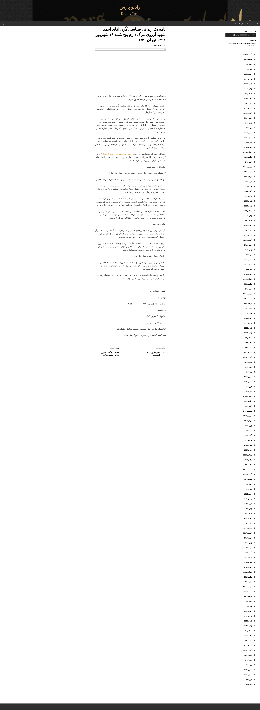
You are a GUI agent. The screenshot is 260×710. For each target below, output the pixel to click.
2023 (250, 45)
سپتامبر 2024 (247, 167)
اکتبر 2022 (248, 230)
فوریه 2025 (248, 142)
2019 (238, 43)
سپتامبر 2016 (247, 587)
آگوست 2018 (247, 474)
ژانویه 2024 (248, 206)
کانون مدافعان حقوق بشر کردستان (117, 154)
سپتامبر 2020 (247, 352)
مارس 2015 (248, 675)
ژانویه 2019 (248, 450)
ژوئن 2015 (248, 660)
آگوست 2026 (247, 54)
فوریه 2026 (248, 84)
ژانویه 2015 (248, 684)
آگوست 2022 (247, 240)
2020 (234, 43)
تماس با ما (250, 23)
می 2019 (249, 430)
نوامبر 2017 (248, 518)
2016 (250, 43)
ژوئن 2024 (248, 181)
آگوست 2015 (247, 650)
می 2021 (249, 313)
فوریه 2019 (248, 445)
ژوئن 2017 (248, 543)
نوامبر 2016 (248, 577)
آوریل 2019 (248, 435)
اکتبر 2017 (248, 523)
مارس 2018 (248, 499)
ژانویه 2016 (248, 626)
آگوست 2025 (247, 113)
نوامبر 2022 (248, 225)
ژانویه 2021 (248, 333)
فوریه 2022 (248, 269)
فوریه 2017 (248, 562)
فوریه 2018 (248, 504)
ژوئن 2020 (248, 367)
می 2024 (249, 186)
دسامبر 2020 (247, 338)
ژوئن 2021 (248, 308)
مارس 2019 (248, 440)
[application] (240, 35)
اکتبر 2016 (248, 582)
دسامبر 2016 (247, 572)
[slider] (229, 35)
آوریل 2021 (248, 318)
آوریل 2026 (248, 74)
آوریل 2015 (248, 670)
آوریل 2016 (248, 611)
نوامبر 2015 (248, 635)
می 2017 (249, 548)
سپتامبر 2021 (247, 294)
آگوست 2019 (247, 416)
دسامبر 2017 (247, 513)
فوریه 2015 (248, 679)
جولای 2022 (248, 245)
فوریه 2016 (248, 621)
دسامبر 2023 (247, 211)
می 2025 (249, 128)
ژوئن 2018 (248, 484)
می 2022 (249, 255)
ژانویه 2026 (248, 89)
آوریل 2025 (248, 133)
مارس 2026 (248, 79)
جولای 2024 (248, 177)
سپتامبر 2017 (247, 528)
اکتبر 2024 (248, 162)
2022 (254, 45)
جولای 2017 (248, 538)
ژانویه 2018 (248, 509)
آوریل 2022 (248, 260)
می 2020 (249, 372)
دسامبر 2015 (247, 631)
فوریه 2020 (248, 386)
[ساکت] (234, 35)
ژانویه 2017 (248, 567)
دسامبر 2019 (247, 396)
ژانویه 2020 (248, 391)
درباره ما (241, 23)
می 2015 (249, 665)
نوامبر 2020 (248, 343)
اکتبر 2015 (248, 640)
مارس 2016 (248, 616)
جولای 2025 (248, 118)
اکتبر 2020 (248, 347)
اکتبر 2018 (248, 465)
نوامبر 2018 (248, 460)
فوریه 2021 (248, 328)
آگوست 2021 (247, 299)
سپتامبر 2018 (247, 469)
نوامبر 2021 (248, 284)
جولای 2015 (248, 655)
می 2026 (249, 69)
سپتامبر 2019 (247, 411)
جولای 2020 (248, 362)
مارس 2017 (248, 557)
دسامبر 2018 (247, 455)
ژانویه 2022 (248, 274)
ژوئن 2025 (248, 123)
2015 (254, 43)
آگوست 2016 (247, 592)
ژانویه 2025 (248, 147)
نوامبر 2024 (248, 157)
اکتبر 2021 (248, 289)
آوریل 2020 (248, 377)
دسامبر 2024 (247, 152)
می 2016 (249, 606)
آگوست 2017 (247, 533)
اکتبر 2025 (248, 103)
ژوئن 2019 (248, 426)
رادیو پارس (130, 7)
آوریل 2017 (248, 552)
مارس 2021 (248, 323)
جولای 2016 (248, 596)
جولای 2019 (248, 421)
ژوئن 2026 (248, 64)
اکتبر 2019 (248, 406)
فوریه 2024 (248, 201)
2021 (230, 43)
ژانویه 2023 (248, 216)
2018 (242, 43)
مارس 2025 (248, 137)
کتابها (234, 23)
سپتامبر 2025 (247, 108)
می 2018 (249, 489)
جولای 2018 (248, 479)
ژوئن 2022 (248, 250)
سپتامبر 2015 (247, 645)
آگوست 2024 (247, 172)
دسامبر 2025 (247, 93)
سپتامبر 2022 (247, 235)
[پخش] (253, 35)
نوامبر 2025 (248, 98)
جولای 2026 (248, 59)
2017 (246, 43)
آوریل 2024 (248, 191)
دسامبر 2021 (247, 279)
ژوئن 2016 (248, 601)
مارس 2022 (248, 264)
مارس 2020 (248, 382)
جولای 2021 (248, 303)
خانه (257, 23)
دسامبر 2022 (247, 220)
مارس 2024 (248, 196)
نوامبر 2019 (248, 401)
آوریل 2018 (248, 494)
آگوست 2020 (247, 357)
